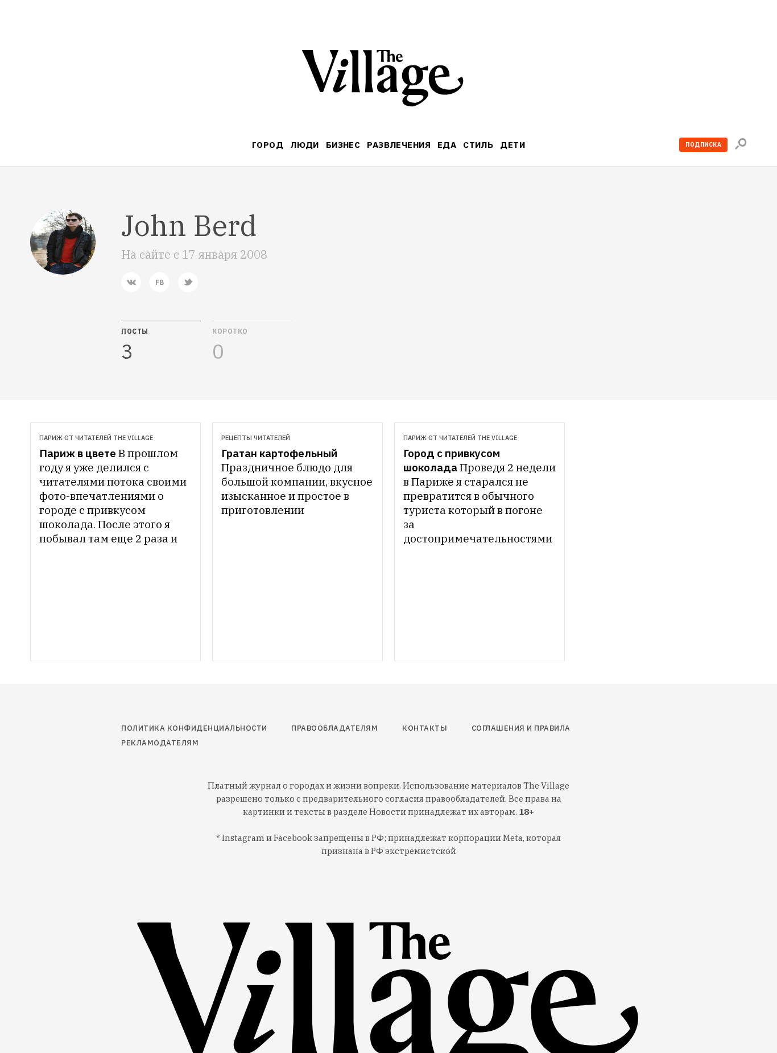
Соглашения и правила (521, 728)
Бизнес (343, 145)
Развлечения (399, 145)
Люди (304, 145)
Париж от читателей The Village (96, 438)
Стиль (478, 145)
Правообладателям (334, 728)
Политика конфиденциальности (194, 728)
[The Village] (388, 80)
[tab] (161, 342)
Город (267, 145)
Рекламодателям (160, 743)
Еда (446, 145)
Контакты (424, 728)
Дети (512, 145)
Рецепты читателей (255, 438)
